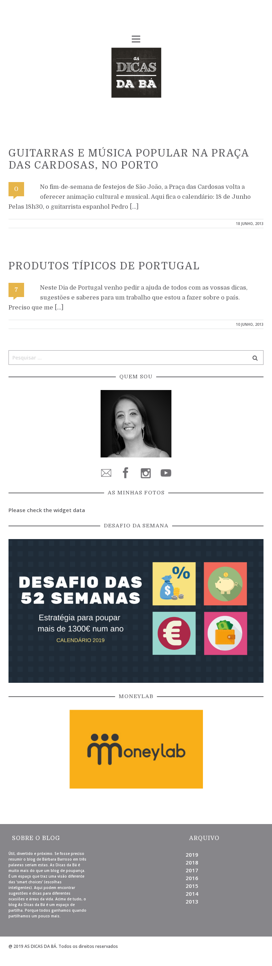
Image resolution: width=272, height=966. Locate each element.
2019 (192, 854)
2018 (192, 862)
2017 (192, 870)
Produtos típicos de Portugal (104, 266)
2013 (192, 901)
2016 (192, 878)
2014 (192, 893)
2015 (192, 885)
